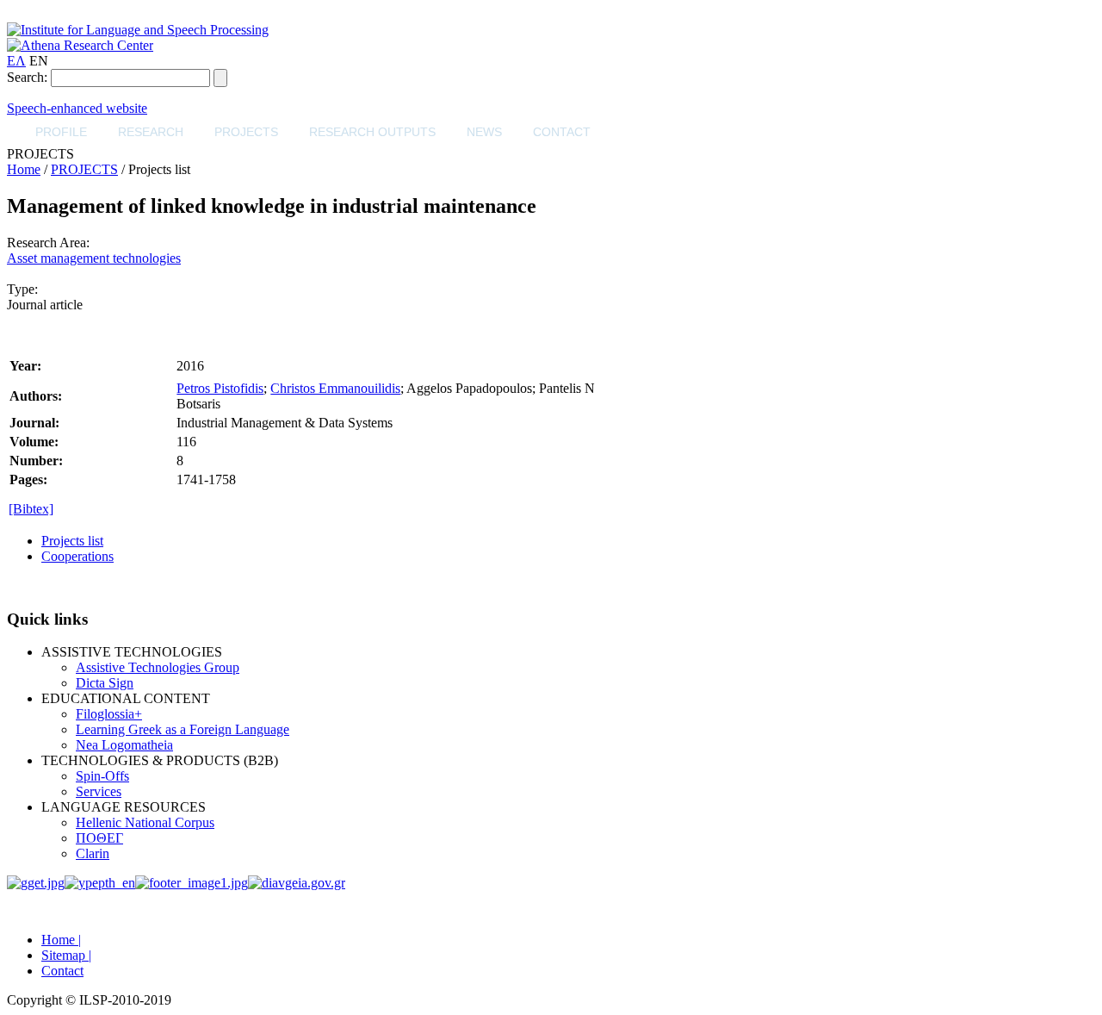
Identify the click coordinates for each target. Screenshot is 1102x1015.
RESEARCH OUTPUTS (372, 132)
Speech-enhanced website (77, 108)
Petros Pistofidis (219, 388)
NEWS (484, 132)
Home (23, 169)
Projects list (72, 540)
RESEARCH (150, 132)
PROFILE (61, 132)
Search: (27, 77)
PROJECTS (246, 132)
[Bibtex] (31, 508)
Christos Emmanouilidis (335, 388)
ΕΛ (16, 60)
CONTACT (562, 132)
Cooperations (77, 556)
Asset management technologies (94, 258)
